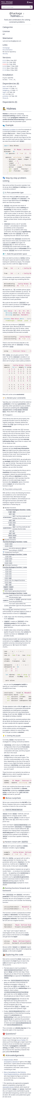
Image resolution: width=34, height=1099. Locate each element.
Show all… (6, 98)
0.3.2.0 (5, 60)
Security (5, 53)
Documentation (7, 50)
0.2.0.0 (5, 66)
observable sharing (8, 1087)
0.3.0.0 (5, 64)
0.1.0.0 (5, 70)
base (4, 86)
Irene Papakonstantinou (11, 1074)
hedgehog (6, 90)
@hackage (15, 13)
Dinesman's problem (9, 129)
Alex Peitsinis (22, 1072)
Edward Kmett (8, 1060)
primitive (5, 96)
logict (4, 92)
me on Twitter (21, 1040)
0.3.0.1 (5, 62)
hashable (5, 88)
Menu (31, 2)
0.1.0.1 (5, 68)
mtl (4, 94)
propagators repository (11, 1062)
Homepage (6, 48)
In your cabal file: (8, 78)
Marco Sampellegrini (10, 1072)
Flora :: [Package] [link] (7, 2)
